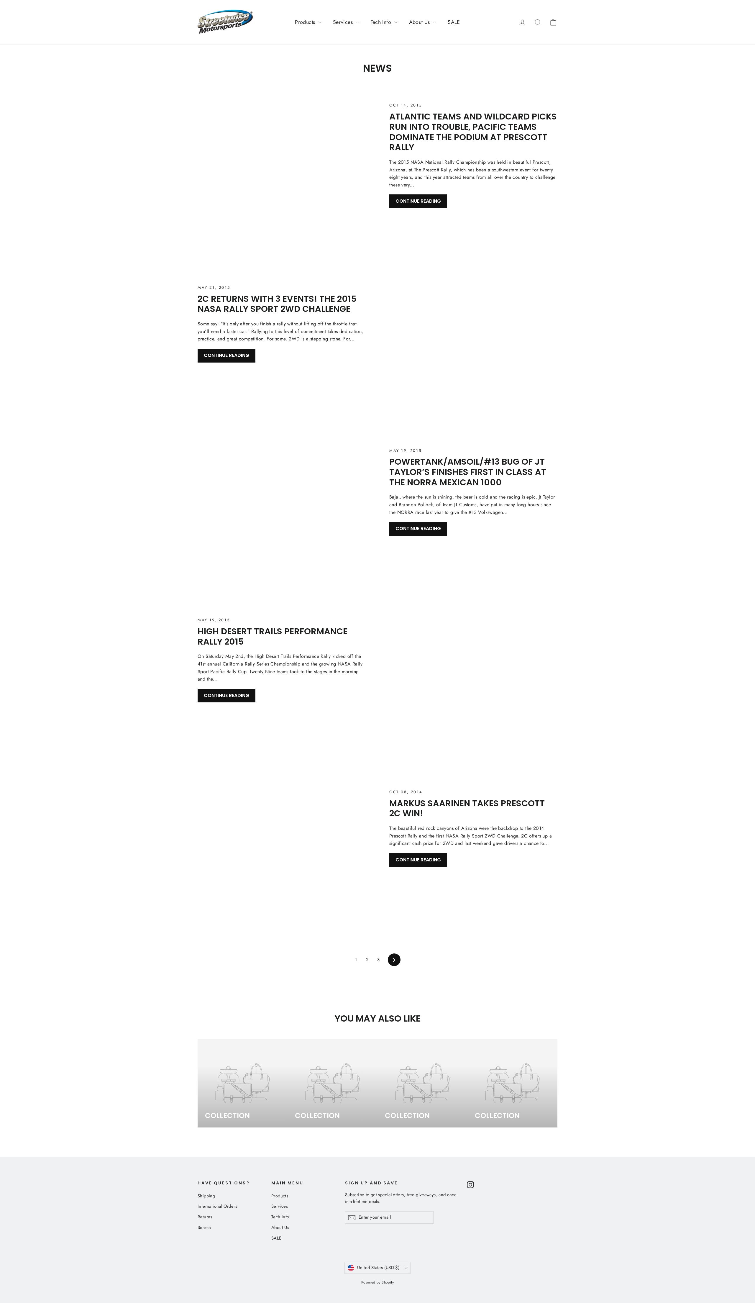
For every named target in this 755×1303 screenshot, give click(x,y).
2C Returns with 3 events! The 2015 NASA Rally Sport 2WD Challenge (277, 304)
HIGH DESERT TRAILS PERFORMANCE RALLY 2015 (272, 636)
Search (204, 1227)
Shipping (206, 1196)
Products (306, 22)
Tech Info (382, 22)
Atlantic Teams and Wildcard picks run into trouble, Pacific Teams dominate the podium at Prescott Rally (473, 132)
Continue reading (418, 201)
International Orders (217, 1206)
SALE (454, 22)
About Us (420, 22)
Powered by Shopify (377, 1282)
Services (343, 22)
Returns (205, 1217)
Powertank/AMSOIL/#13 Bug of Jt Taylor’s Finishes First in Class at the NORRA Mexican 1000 (467, 472)
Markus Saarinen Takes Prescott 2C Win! (467, 808)
